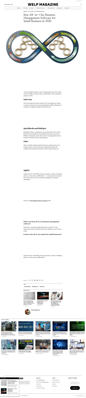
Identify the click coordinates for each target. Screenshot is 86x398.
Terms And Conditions (40, 388)
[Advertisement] (43, 82)
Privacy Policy (39, 386)
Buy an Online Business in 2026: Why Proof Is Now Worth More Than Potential (77, 352)
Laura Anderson (39, 336)
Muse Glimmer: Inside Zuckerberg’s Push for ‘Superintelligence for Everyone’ (58, 352)
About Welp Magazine (40, 380)
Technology (54, 386)
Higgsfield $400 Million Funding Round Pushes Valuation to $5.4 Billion (77, 333)
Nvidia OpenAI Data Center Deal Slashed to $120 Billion (24, 351)
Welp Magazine (35, 310)
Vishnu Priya (4, 336)
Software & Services (56, 382)
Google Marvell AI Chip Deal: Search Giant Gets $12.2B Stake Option (60, 333)
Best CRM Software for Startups (39, 200)
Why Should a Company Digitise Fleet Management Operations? (42, 302)
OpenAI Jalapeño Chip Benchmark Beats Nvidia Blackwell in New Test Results (8, 333)
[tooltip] (76, 1)
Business (25, 11)
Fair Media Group (25, 395)
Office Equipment (55, 380)
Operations (42, 286)
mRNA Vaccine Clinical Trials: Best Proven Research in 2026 (25, 333)
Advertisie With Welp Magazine (42, 382)
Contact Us (38, 384)
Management (35, 286)
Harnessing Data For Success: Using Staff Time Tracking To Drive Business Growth (28, 302)
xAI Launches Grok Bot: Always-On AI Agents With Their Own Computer (8, 352)
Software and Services (39, 11)
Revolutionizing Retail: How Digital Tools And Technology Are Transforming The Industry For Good (56, 303)
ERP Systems (30, 11)
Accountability (27, 286)
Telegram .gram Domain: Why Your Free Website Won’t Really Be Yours (42, 333)
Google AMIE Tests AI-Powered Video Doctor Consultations (42, 351)
